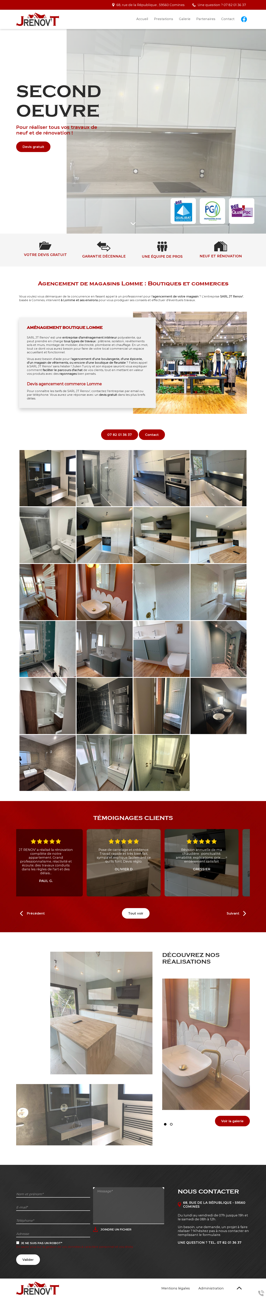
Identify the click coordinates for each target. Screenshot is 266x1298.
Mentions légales (175, 1288)
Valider (28, 1260)
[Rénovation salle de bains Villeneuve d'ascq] (218, 649)
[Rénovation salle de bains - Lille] (105, 706)
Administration (211, 1288)
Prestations (163, 19)
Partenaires (205, 19)
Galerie (184, 19)
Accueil (142, 19)
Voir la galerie (232, 1121)
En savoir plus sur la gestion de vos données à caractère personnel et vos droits (74, 1247)
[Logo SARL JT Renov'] (37, 19)
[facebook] (244, 19)
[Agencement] (47, 478)
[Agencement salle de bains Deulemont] (47, 649)
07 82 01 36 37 (235, 5)
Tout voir (135, 913)
